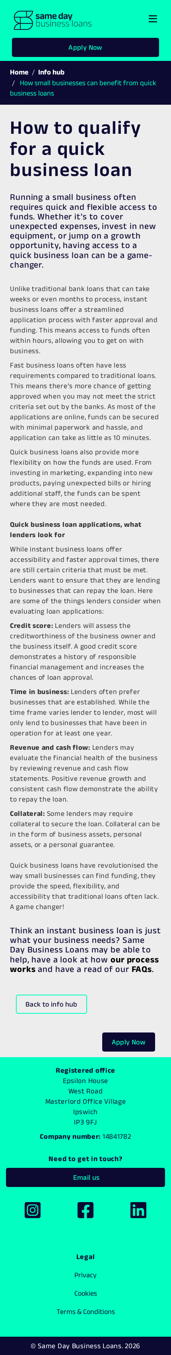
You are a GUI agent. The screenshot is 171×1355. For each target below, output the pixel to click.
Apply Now (85, 47)
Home (19, 72)
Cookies (85, 1293)
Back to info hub (51, 1004)
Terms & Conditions (85, 1312)
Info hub (51, 72)
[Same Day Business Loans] (52, 19)
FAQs (142, 969)
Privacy (85, 1275)
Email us (85, 1177)
